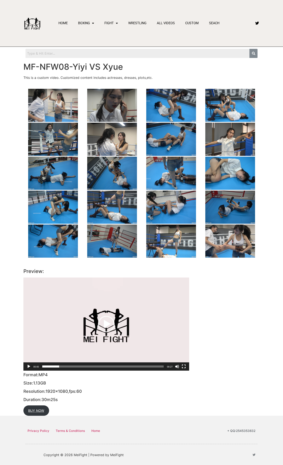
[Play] (29, 366)
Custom (192, 23)
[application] (106, 324)
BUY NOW (36, 411)
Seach (214, 23)
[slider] (103, 366)
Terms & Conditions (70, 431)
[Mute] (177, 366)
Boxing (84, 23)
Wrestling (137, 23)
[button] (106, 324)
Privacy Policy (38, 431)
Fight (109, 23)
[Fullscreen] (184, 366)
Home (63, 23)
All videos (166, 23)
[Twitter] (257, 23)
